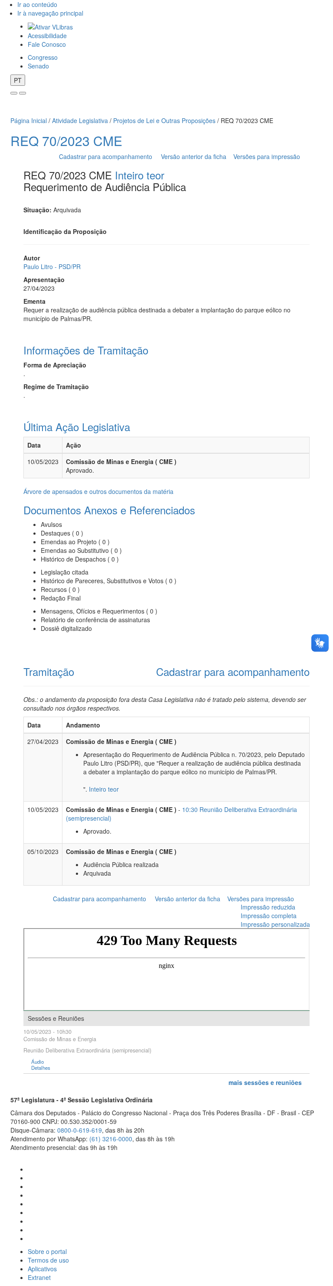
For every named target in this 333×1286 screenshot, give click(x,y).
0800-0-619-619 (79, 1130)
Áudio (37, 1062)
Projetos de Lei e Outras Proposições (164, 120)
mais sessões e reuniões (265, 1082)
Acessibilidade (47, 35)
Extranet (39, 1277)
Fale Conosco (47, 44)
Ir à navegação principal (50, 13)
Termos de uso (48, 1260)
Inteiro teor (139, 174)
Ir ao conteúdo (37, 4)
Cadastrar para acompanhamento (107, 156)
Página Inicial (28, 120)
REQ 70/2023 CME (66, 140)
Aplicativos (42, 1268)
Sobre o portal (47, 1251)
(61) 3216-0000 (110, 1138)
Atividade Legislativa (80, 120)
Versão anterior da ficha (193, 156)
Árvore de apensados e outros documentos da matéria (98, 491)
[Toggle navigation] (13, 93)
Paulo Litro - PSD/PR (52, 266)
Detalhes (40, 1068)
